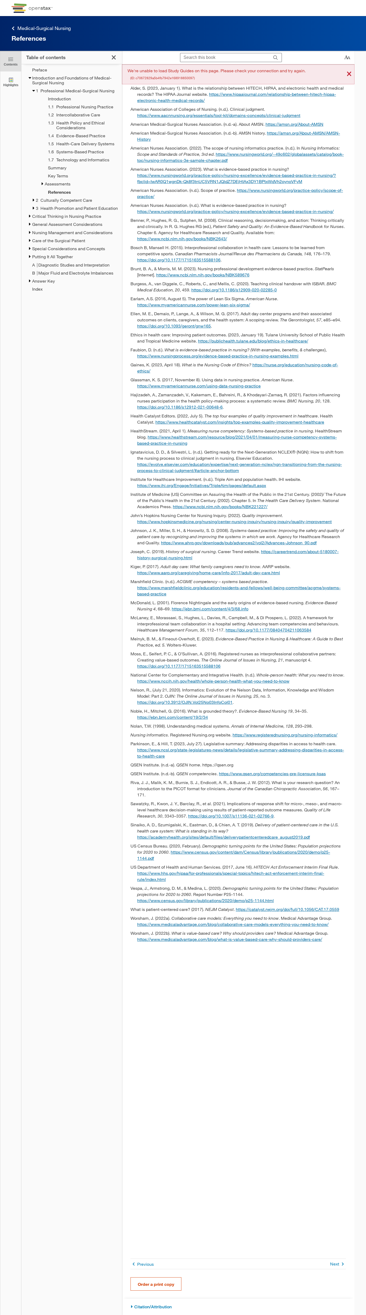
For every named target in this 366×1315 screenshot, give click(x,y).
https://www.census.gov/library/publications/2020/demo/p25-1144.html (205, 900)
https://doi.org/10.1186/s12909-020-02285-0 (234, 289)
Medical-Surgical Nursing (44, 28)
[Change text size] (347, 57)
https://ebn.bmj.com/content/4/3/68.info (210, 608)
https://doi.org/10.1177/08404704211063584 (268, 629)
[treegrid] (71, 179)
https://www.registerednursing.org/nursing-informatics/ (285, 734)
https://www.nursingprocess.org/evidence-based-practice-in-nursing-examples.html (217, 355)
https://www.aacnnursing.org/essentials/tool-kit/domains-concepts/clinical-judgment (218, 115)
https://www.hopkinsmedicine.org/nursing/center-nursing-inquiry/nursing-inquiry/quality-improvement (234, 521)
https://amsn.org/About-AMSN (294, 124)
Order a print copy (156, 1284)
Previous (145, 1264)
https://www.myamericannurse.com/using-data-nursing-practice (199, 385)
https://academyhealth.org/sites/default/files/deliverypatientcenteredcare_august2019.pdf (223, 836)
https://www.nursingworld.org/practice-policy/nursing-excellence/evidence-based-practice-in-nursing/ (235, 211)
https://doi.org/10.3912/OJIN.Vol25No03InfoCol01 (185, 702)
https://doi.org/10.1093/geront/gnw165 (174, 325)
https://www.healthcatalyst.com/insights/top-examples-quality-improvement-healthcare (239, 421)
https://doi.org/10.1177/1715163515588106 (179, 259)
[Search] (276, 57)
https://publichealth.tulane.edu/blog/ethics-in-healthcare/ (253, 340)
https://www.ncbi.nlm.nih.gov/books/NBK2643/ (182, 238)
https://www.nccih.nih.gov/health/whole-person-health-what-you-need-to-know (213, 680)
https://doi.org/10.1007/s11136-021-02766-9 (231, 815)
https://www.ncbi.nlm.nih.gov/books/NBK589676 (202, 274)
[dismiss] (349, 74)
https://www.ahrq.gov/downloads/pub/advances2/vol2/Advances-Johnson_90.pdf (239, 542)
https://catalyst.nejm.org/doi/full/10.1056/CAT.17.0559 (287, 909)
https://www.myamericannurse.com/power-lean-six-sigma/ (193, 304)
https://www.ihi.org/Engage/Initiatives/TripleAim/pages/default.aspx (201, 485)
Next (334, 1263)
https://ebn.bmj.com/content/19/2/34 (172, 717)
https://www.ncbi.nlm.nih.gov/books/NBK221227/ (220, 506)
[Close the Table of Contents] (113, 57)
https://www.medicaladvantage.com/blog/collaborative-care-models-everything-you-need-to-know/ (232, 924)
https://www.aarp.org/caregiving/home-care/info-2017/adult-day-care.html (208, 572)
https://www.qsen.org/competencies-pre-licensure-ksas (272, 773)
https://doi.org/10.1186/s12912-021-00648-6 (180, 406)
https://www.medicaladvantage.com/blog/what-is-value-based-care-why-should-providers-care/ (229, 939)
